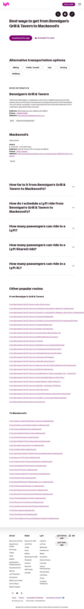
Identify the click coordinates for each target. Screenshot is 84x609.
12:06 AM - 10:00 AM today (21, 147)
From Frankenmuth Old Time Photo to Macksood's (29, 474)
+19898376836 (22, 113)
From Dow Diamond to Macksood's (23, 514)
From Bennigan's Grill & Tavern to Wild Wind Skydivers (31, 369)
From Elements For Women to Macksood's (26, 502)
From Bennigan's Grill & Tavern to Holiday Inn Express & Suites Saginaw (37, 398)
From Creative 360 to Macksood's (22, 449)
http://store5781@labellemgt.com (31, 115)
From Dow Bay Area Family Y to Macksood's (26, 445)
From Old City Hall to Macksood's (22, 478)
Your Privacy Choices (53, 598)
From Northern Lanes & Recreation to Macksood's (29, 425)
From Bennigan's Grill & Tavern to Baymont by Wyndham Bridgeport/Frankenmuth (42, 365)
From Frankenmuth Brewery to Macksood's (26, 486)
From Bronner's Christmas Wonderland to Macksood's (31, 494)
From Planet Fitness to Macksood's (23, 470)
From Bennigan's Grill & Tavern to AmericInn (27, 402)
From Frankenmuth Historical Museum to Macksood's (30, 461)
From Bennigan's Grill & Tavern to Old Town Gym (28, 389)
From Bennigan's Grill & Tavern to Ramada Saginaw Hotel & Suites (35, 353)
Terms (14, 598)
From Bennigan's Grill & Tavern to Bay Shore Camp (29, 304)
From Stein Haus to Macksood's (21, 510)
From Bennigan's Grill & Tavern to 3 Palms (26, 341)
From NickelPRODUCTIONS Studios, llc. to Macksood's (31, 482)
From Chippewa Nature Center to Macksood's (27, 498)
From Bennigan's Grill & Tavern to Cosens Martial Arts (30, 325)
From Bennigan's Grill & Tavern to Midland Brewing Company (33, 337)
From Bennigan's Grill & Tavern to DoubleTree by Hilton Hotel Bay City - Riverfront (42, 373)
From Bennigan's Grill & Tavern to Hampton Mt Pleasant (31, 357)
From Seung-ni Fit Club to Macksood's (24, 457)
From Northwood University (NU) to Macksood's (28, 490)
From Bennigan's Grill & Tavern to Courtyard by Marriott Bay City (35, 333)
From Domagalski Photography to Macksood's (27, 465)
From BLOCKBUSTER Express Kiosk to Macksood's (29, 441)
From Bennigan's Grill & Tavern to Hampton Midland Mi (31, 316)
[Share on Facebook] (65, 14)
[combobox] (72, 535)
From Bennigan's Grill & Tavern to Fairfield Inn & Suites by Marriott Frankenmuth (41, 308)
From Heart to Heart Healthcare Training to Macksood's (31, 421)
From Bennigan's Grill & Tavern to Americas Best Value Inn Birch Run (36, 377)
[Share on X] (58, 14)
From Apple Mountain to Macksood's (24, 437)
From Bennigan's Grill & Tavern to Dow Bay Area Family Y (32, 361)
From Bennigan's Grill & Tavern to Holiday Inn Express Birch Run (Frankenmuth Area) (43, 320)
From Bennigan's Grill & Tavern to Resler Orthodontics (31, 329)
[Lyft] (6, 4)
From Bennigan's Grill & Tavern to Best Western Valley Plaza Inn (34, 381)
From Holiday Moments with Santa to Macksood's (29, 506)
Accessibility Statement (35, 598)
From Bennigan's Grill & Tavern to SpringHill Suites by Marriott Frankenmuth (40, 394)
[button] (79, 4)
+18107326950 (21, 151)
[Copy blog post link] (72, 14)
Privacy (21, 598)
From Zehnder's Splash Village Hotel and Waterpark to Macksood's (35, 453)
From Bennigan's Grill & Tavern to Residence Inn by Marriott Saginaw (36, 345)
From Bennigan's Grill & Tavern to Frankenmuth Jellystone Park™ (35, 349)
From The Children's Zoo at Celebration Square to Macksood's (34, 518)
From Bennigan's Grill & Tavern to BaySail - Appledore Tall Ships (35, 385)
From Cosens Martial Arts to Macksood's (25, 429)
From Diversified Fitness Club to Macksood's (27, 433)
